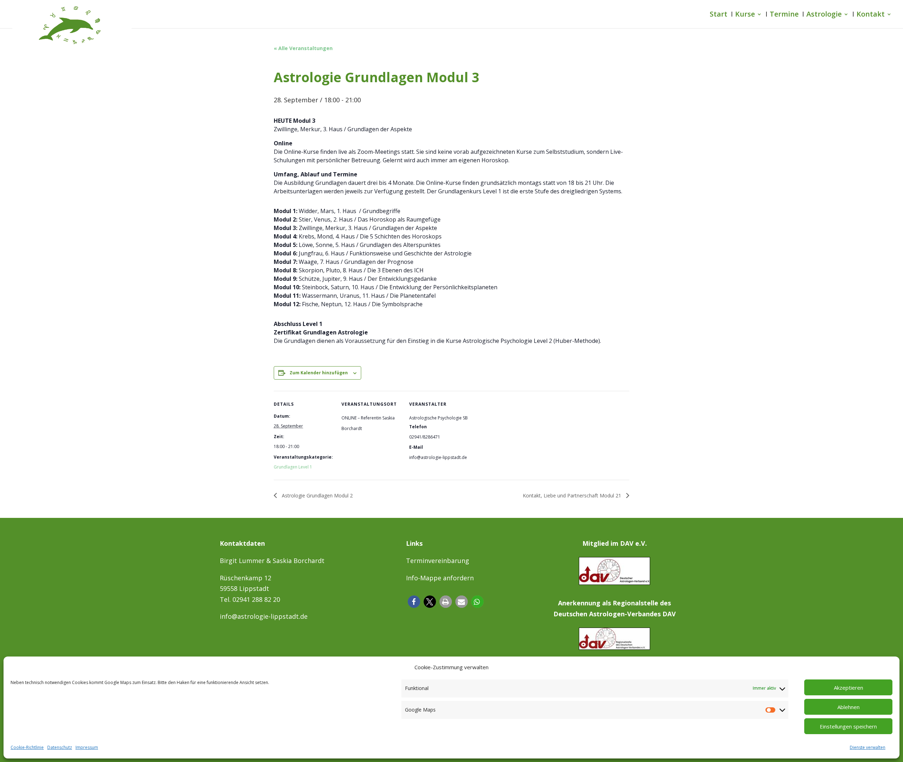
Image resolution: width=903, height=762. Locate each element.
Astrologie (824, 15)
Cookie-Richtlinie (27, 747)
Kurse (745, 15)
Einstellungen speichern (848, 726)
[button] (414, 601)
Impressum (86, 747)
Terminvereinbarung (437, 560)
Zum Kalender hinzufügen (319, 373)
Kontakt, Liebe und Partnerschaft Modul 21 (573, 495)
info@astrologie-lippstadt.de (264, 616)
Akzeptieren (848, 687)
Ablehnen (848, 706)
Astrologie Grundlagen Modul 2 (316, 495)
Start (718, 15)
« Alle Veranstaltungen (303, 48)
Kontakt (870, 15)
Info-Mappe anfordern (440, 578)
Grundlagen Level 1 (293, 467)
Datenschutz (59, 747)
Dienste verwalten (867, 747)
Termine (784, 15)
